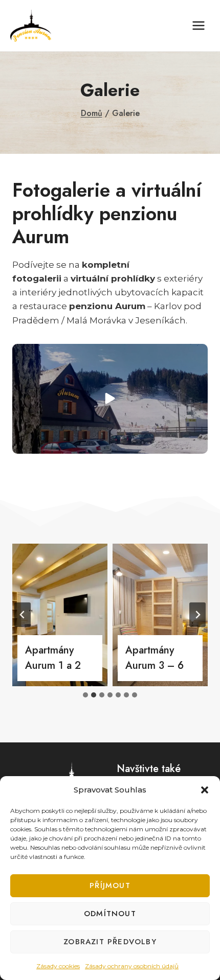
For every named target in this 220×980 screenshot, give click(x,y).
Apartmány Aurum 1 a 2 (53, 658)
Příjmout (110, 885)
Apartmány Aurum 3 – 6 (154, 658)
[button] (205, 790)
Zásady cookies (58, 966)
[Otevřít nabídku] (198, 25)
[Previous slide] (22, 614)
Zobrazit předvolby (110, 941)
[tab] (85, 694)
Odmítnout (110, 913)
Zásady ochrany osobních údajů (132, 966)
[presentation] (59, 615)
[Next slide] (197, 614)
